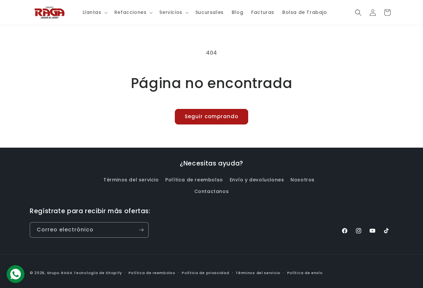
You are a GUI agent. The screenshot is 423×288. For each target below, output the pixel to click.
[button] (94, 12)
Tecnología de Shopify (98, 272)
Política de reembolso (194, 179)
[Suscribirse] (141, 230)
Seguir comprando (211, 116)
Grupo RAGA (60, 272)
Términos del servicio (131, 179)
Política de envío (305, 272)
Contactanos (211, 191)
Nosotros (302, 179)
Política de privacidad (205, 272)
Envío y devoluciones (257, 179)
